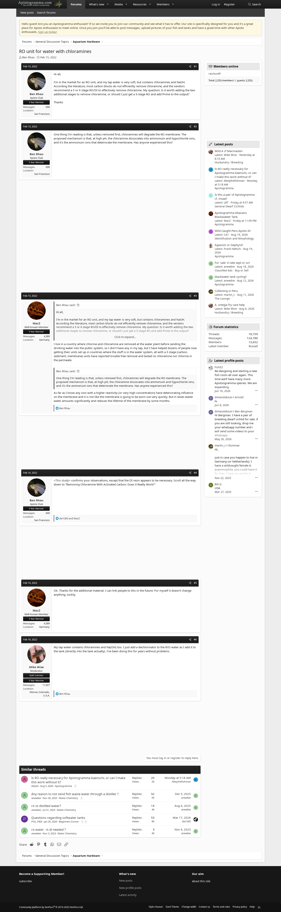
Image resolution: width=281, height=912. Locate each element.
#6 (195, 639)
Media (119, 4)
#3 (195, 295)
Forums (76, 4)
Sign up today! (47, 32)
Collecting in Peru (226, 291)
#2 (195, 126)
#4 (195, 472)
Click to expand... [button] (125, 337)
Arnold (239, 397)
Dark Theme (172, 906)
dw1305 (186, 821)
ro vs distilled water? (46, 806)
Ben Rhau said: (66, 305)
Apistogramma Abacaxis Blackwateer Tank (231, 215)
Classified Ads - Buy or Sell (232, 270)
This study (62, 480)
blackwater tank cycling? (231, 276)
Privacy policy (240, 906)
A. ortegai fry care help (230, 305)
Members (163, 4)
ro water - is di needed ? (48, 829)
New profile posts (130, 888)
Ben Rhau (28, 57)
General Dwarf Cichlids (229, 206)
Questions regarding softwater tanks (58, 818)
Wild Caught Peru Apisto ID (233, 231)
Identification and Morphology (234, 238)
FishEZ (219, 367)
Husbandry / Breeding (229, 162)
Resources (139, 4)
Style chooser (156, 906)
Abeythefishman (181, 781)
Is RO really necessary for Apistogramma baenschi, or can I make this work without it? (236, 173)
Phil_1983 (36, 821)
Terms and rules (221, 906)
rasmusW (215, 73)
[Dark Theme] (240, 4)
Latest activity (127, 895)
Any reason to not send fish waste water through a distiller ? (75, 794)
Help (252, 906)
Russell (253, 346)
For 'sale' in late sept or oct (232, 263)
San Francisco (42, 114)
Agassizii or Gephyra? (229, 245)
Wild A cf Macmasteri (229, 151)
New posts (27, 12)
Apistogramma (63, 786)
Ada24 (34, 786)
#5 (195, 583)
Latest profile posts (229, 360)
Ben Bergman (244, 411)
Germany (44, 339)
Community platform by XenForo (51, 907)
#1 (195, 66)
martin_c (220, 445)
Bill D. (218, 484)
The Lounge (222, 298)
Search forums (46, 12)
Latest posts (223, 144)
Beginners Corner (69, 821)
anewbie (36, 798)
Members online (226, 66)
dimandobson (223, 397)
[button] (108, 4)
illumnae (234, 445)
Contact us (204, 906)
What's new (96, 4)
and (69, 518)
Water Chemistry (68, 798)
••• (256, 390)
